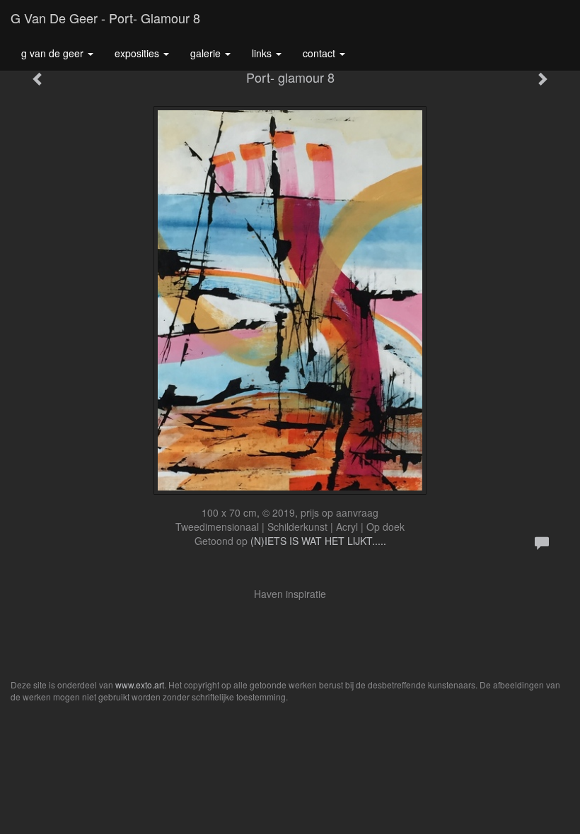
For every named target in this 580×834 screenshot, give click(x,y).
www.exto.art (139, 685)
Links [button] (263, 53)
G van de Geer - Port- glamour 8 (105, 17)
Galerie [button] (207, 53)
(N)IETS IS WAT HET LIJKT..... (318, 541)
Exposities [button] (138, 53)
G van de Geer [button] (53, 53)
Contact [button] (320, 53)
